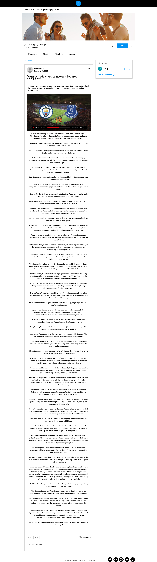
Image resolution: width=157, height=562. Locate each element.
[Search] (111, 45)
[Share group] (131, 45)
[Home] (78, 3)
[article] (58, 307)
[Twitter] (127, 559)
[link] (32, 54)
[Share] (89, 68)
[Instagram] (121, 559)
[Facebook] (110, 559)
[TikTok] (132, 559)
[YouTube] (115, 559)
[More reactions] (36, 537)
